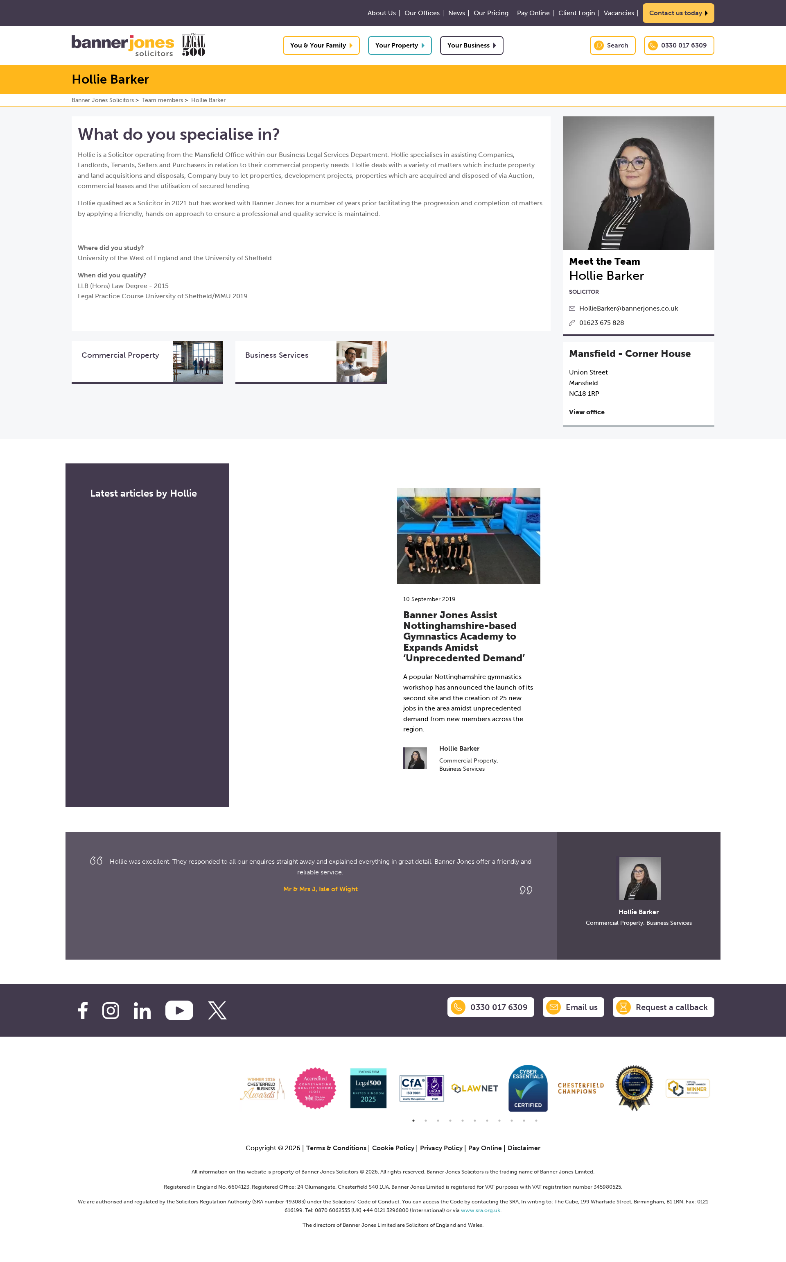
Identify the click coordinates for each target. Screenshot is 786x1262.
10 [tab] (524, 1121)
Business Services (462, 768)
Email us (582, 1007)
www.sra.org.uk (480, 1210)
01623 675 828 (601, 323)
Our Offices (422, 13)
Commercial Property (468, 760)
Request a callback (672, 1007)
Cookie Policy (393, 1148)
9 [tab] (512, 1121)
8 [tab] (499, 1121)
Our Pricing (491, 13)
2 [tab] (426, 1121)
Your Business (468, 45)
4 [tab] (450, 1121)
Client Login (576, 13)
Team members (162, 100)
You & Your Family (318, 45)
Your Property (396, 45)
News (456, 13)
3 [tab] (438, 1121)
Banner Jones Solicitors (103, 100)
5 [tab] (462, 1121)
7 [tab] (487, 1121)
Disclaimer (524, 1148)
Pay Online (533, 13)
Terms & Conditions (336, 1148)
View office (587, 412)
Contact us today (675, 13)
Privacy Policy (441, 1148)
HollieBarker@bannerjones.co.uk (628, 308)
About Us (382, 13)
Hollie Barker (208, 100)
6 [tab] (475, 1121)
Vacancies (619, 13)
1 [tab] (413, 1121)
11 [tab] (536, 1121)
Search (617, 45)
